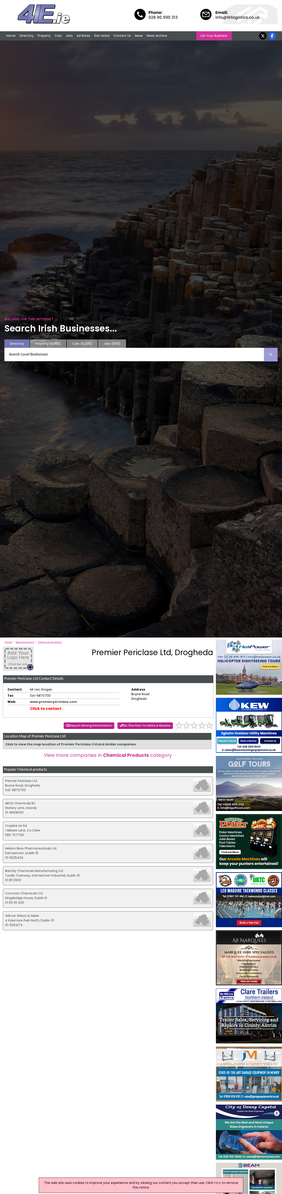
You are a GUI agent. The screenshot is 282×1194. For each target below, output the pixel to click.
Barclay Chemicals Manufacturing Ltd (34, 871)
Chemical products (50, 642)
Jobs (69, 35)
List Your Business (214, 35)
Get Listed (101, 35)
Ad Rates (83, 35)
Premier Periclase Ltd (21, 781)
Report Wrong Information (91, 725)
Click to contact (45, 708)
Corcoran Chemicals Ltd (24, 893)
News (139, 35)
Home (11, 35)
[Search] (271, 354)
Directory (27, 35)
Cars (58, 35)
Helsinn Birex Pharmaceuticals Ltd (30, 848)
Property (44, 35)
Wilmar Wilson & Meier (22, 916)
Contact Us (122, 35)
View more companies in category (108, 755)
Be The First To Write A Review (146, 725)
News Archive (157, 35)
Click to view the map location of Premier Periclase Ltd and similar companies (70, 744)
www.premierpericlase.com (53, 702)
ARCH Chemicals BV (20, 803)
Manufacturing (25, 642)
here (217, 1183)
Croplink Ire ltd (16, 826)
